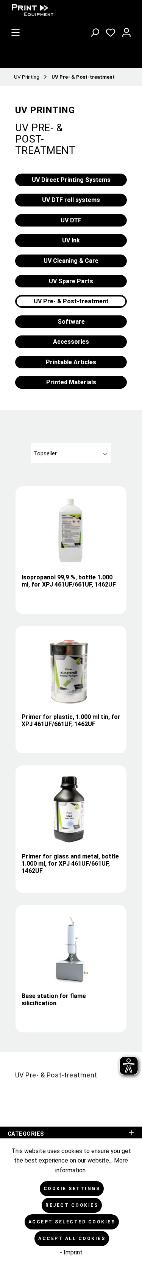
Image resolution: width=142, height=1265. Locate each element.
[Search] (95, 31)
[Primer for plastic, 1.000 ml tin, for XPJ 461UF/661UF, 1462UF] (71, 670)
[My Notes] (111, 31)
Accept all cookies (71, 1238)
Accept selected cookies (71, 1222)
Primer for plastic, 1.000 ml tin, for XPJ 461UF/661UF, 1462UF (71, 720)
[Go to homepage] (64, 10)
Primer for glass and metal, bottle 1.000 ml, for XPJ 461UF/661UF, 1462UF (70, 863)
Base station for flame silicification (54, 999)
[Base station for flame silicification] (71, 949)
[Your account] (126, 31)
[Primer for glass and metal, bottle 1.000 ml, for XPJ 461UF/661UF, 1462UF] (71, 809)
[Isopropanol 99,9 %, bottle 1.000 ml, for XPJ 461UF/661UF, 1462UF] (71, 530)
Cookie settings (72, 1188)
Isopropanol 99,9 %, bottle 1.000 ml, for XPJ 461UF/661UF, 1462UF (69, 581)
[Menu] (15, 31)
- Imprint (71, 1252)
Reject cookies (71, 1205)
